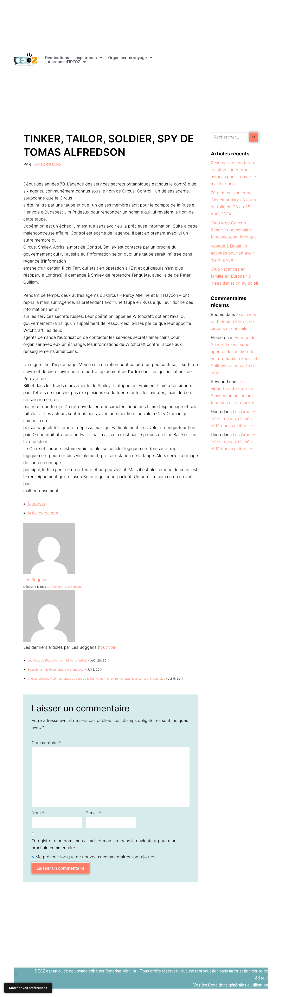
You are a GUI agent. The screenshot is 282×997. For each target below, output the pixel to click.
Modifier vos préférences (28, 988)
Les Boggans (47, 164)
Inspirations (85, 58)
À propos (36, 503)
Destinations (57, 58)
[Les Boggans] (49, 572)
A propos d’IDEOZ (64, 62)
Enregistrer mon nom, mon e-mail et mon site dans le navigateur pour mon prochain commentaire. (104, 844)
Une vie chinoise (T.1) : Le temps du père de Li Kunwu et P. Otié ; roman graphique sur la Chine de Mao (96, 678)
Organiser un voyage (127, 58)
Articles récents (42, 512)
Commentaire (46, 742)
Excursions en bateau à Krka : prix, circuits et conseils (234, 321)
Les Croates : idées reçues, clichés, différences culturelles (234, 418)
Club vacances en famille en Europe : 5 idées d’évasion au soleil (234, 276)
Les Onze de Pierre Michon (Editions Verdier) (57, 660)
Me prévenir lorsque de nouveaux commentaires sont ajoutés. (96, 856)
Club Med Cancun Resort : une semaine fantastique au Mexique (234, 230)
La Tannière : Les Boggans (64, 586)
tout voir (107, 647)
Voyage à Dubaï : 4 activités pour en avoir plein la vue (232, 253)
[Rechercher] (254, 137)
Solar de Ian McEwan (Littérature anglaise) (55, 669)
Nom (38, 812)
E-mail (93, 812)
